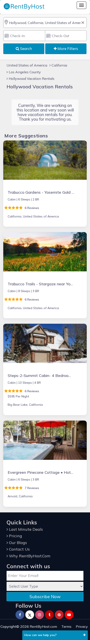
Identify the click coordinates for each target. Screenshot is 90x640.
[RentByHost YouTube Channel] (69, 614)
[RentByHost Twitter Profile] (29, 614)
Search (25, 48)
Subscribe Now (45, 596)
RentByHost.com (43, 626)
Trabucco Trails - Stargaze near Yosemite (45, 283)
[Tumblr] (49, 614)
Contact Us (19, 549)
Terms (66, 626)
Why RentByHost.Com (29, 555)
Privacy (82, 626)
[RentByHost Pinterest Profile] (59, 614)
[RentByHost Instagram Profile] (39, 614)
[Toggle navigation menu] (81, 5)
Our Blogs (17, 542)
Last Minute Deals (25, 529)
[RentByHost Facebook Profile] (20, 614)
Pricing (15, 535)
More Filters (67, 48)
